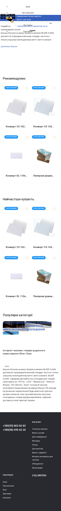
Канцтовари (37, 468)
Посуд (34, 445)
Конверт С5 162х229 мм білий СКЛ (17, 126)
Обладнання (37, 464)
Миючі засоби (38, 433)
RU (51, 23)
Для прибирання (39, 437)
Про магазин (28, 13)
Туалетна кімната (40, 429)
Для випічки (37, 449)
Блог (5, 490)
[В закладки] (27, 88)
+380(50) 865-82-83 (14, 425)
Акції (28, 6)
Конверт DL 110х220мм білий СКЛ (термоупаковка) (17, 175)
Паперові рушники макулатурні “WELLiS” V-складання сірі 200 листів (44, 175)
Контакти (7, 498)
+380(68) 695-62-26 (14, 429)
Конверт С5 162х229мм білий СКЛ (44, 126)
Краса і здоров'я (39, 452)
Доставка (7, 494)
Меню (8, 25)
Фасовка (36, 441)
